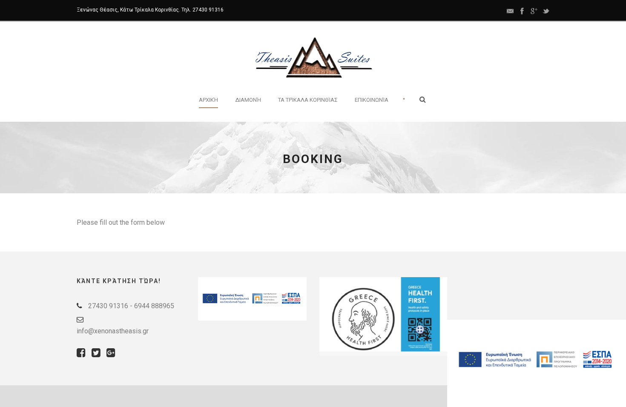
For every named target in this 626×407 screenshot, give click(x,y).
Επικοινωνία (371, 100)
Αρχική (208, 100)
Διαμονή (248, 100)
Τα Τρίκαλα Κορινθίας (308, 100)
